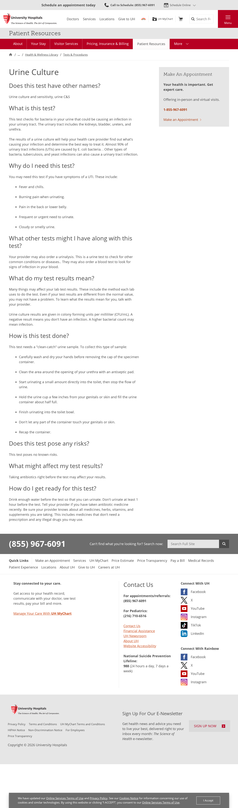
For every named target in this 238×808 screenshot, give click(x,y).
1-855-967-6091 (175, 109)
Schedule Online (180, 5)
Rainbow (143, 19)
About (17, 43)
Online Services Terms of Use (64, 798)
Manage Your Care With (42, 613)
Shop (180, 19)
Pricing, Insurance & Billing (108, 43)
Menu (228, 23)
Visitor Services (66, 43)
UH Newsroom (135, 636)
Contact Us (131, 626)
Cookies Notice (128, 798)
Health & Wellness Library (41, 54)
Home (10, 55)
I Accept (208, 800)
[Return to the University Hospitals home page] (30, 19)
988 (126, 666)
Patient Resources (151, 44)
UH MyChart (165, 19)
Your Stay (38, 43)
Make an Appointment (180, 119)
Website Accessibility (139, 646)
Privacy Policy (98, 798)
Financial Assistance (139, 631)
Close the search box (216, 19)
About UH (131, 641)
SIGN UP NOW (205, 726)
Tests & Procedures (75, 54)
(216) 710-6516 (134, 616)
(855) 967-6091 (37, 543)
